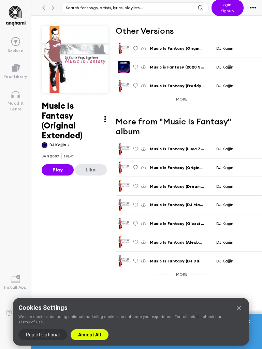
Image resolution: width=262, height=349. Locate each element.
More (181, 99)
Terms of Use (30, 322)
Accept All (89, 334)
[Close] (239, 308)
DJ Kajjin (58, 144)
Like (91, 170)
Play (58, 170)
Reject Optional (43, 334)
